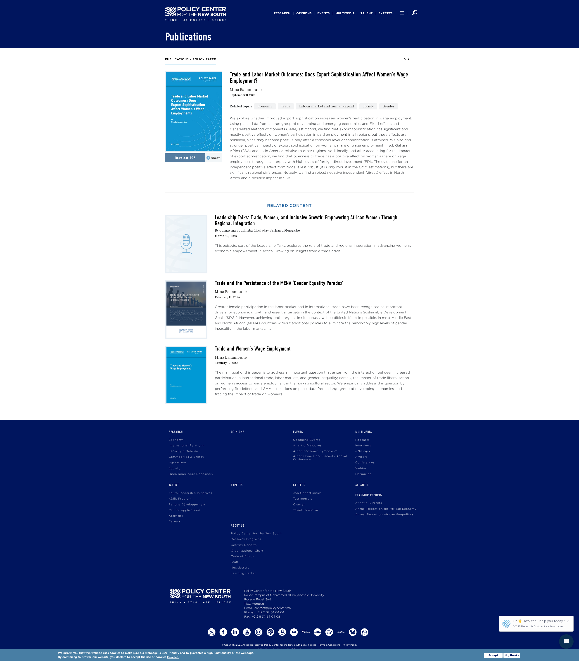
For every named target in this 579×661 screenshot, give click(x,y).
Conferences (365, 462)
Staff (234, 562)
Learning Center (243, 573)
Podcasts (362, 440)
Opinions (303, 13)
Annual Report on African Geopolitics (384, 514)
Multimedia (345, 13)
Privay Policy (349, 645)
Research (282, 13)
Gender (388, 106)
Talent (367, 13)
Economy (265, 106)
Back (406, 59)
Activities (176, 516)
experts (385, 13)
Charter (299, 504)
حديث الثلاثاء (362, 451)
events (323, 13)
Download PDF (185, 158)
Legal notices (308, 645)
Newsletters (240, 567)
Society (368, 106)
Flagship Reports (368, 495)
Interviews (363, 445)
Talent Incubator (305, 510)
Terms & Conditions (329, 645)
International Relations (186, 445)
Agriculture (177, 462)
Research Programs (246, 539)
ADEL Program (180, 499)
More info (173, 657)
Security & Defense (183, 451)
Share (216, 158)
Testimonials (302, 499)
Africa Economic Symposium (315, 451)
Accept (493, 655)
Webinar (361, 468)
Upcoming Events (306, 440)
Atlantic (362, 485)
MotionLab (363, 474)
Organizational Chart (247, 551)
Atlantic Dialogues (307, 445)
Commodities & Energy (186, 457)
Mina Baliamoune (246, 89)
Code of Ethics (242, 556)
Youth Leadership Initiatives (190, 493)
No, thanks (512, 655)
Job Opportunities (307, 493)
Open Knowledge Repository (191, 474)
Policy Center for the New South (256, 533)
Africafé (361, 457)
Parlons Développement (187, 504)
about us (237, 525)
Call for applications (184, 510)
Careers (175, 521)
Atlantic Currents (368, 503)
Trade (285, 106)
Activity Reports (244, 545)
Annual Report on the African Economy (385, 509)
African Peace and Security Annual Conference (320, 458)
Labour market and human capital (326, 106)
